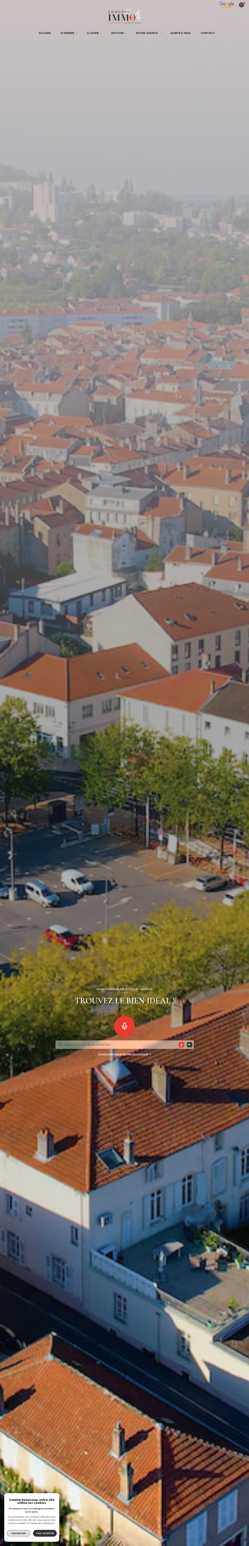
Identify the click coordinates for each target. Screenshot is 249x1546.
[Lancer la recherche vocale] (124, 1025)
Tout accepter (45, 1533)
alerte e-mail (180, 33)
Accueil (45, 33)
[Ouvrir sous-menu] (77, 33)
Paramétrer (19, 1533)
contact (208, 33)
